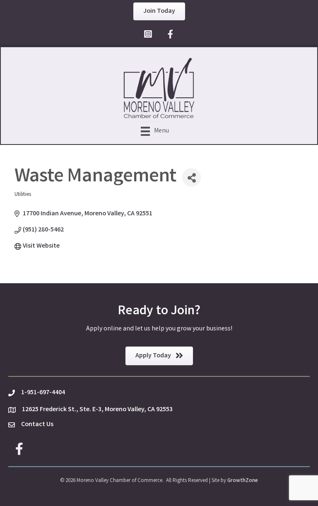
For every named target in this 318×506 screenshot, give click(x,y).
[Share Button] (191, 177)
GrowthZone (242, 481)
